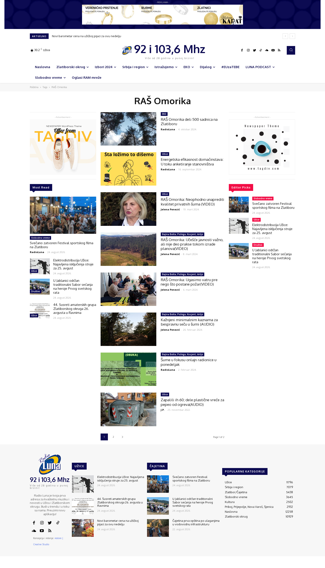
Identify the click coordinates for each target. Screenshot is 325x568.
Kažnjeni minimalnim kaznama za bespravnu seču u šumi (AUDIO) (189, 321)
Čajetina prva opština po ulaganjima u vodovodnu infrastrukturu (196, 522)
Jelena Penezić (170, 209)
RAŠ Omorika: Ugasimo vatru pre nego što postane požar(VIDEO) (189, 281)
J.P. (162, 409)
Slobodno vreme (40, 237)
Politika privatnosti (265, 564)
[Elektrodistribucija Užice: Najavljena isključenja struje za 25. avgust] (40, 266)
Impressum (242, 564)
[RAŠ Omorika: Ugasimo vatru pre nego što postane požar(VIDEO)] (128, 289)
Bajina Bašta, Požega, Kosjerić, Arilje (182, 234)
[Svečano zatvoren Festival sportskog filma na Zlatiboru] (63, 215)
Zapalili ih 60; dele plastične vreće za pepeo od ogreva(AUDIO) (192, 402)
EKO (164, 113)
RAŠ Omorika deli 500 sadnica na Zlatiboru (189, 121)
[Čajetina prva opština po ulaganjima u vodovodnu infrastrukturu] (158, 528)
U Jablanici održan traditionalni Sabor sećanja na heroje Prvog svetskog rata (73, 286)
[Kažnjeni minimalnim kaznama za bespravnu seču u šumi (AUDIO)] (128, 329)
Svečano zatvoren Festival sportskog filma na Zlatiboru (61, 245)
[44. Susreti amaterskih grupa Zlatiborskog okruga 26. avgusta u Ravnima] (40, 311)
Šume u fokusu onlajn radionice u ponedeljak (188, 362)
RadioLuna (37, 252)
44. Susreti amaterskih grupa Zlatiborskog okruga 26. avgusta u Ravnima (74, 309)
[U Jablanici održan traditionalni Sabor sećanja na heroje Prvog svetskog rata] (40, 287)
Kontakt (226, 564)
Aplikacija (287, 564)
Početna (34, 87)
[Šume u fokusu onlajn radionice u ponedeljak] (128, 369)
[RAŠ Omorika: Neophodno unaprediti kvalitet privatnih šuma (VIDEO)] (128, 209)
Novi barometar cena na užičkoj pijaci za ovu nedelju (86, 36)
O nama (213, 564)
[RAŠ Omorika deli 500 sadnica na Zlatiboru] (128, 129)
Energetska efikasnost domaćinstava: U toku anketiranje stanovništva (192, 161)
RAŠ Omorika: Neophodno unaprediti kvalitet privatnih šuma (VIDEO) (192, 201)
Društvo (35, 291)
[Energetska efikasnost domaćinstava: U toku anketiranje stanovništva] (128, 169)
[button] (291, 50)
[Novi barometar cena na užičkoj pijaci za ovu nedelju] (83, 528)
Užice (34, 270)
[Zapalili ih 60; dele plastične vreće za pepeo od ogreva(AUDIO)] (128, 409)
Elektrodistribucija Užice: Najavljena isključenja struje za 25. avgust (73, 264)
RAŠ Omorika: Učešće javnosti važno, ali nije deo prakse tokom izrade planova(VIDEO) (192, 244)
